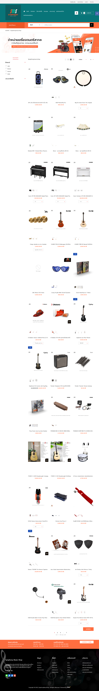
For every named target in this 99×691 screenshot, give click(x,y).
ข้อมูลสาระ (39, 667)
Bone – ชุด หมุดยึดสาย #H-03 (83, 151)
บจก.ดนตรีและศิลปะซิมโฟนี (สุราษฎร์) (16, 644)
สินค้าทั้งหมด (12, 25)
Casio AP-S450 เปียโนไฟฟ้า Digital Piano (61, 196)
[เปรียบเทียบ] (46, 68)
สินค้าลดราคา (55, 670)
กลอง (68, 665)
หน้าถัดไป (88, 629)
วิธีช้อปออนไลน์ (40, 670)
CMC (9, 66)
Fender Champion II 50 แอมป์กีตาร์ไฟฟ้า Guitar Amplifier (65, 386)
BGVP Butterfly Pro (61, 102)
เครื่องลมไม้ (69, 674)
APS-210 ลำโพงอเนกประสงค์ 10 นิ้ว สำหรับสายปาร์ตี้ (40, 102)
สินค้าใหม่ (54, 663)
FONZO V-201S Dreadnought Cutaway (38, 476)
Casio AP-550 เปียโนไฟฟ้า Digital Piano (38, 196)
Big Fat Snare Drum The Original (83, 102)
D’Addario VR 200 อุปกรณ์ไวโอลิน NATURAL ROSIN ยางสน (65, 337)
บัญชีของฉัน (72, 2)
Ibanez (9, 69)
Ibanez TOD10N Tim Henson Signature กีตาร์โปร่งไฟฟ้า (42, 569)
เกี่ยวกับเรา (39, 663)
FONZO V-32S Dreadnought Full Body (61, 476)
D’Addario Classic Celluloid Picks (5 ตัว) (38, 337)
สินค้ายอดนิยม (55, 672)
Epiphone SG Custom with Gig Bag (38, 386)
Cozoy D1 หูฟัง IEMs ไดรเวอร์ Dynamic (60, 292)
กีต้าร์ (68, 663)
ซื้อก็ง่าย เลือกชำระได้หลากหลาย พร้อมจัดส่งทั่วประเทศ (25, 46)
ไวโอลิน (69, 677)
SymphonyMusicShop (43, 687)
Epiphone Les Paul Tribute (83, 337)
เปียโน (68, 670)
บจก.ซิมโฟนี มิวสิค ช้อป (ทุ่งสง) (15, 646)
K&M (9, 74)
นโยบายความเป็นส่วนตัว (87, 665)
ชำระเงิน (92, 2)
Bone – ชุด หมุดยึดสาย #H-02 (61, 151)
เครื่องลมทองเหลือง (71, 672)
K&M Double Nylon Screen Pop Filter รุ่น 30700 (40, 618)
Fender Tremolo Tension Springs (83, 386)
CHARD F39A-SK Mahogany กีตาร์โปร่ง (61, 244)
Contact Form (86, 642)
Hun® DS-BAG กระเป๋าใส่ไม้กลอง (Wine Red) (84, 521)
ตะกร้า (86, 2)
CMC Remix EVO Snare (38, 292)
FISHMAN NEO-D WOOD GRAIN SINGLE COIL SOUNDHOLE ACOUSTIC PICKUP (71, 431)
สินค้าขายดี (54, 665)
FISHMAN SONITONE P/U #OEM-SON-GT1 (84, 431)
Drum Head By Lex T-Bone (83, 292)
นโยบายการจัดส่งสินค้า (87, 672)
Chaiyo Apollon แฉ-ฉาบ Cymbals (38, 244)
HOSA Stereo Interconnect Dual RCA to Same (40, 521)
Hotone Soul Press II (61, 521)
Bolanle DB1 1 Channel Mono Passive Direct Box (40, 151)
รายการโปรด (80, 2)
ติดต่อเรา (39, 665)
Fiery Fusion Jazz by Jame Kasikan (38, 431)
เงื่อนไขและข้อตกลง (86, 663)
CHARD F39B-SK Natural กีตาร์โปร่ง (83, 244)
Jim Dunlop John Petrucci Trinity (83, 569)
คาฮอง (68, 667)
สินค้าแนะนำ (54, 667)
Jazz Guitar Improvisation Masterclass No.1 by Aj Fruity (65, 569)
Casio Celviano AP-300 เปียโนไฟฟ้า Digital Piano (85, 196)
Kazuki (9, 71)
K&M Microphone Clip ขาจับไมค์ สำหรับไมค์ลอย (62, 618)
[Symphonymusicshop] (13, 20)
